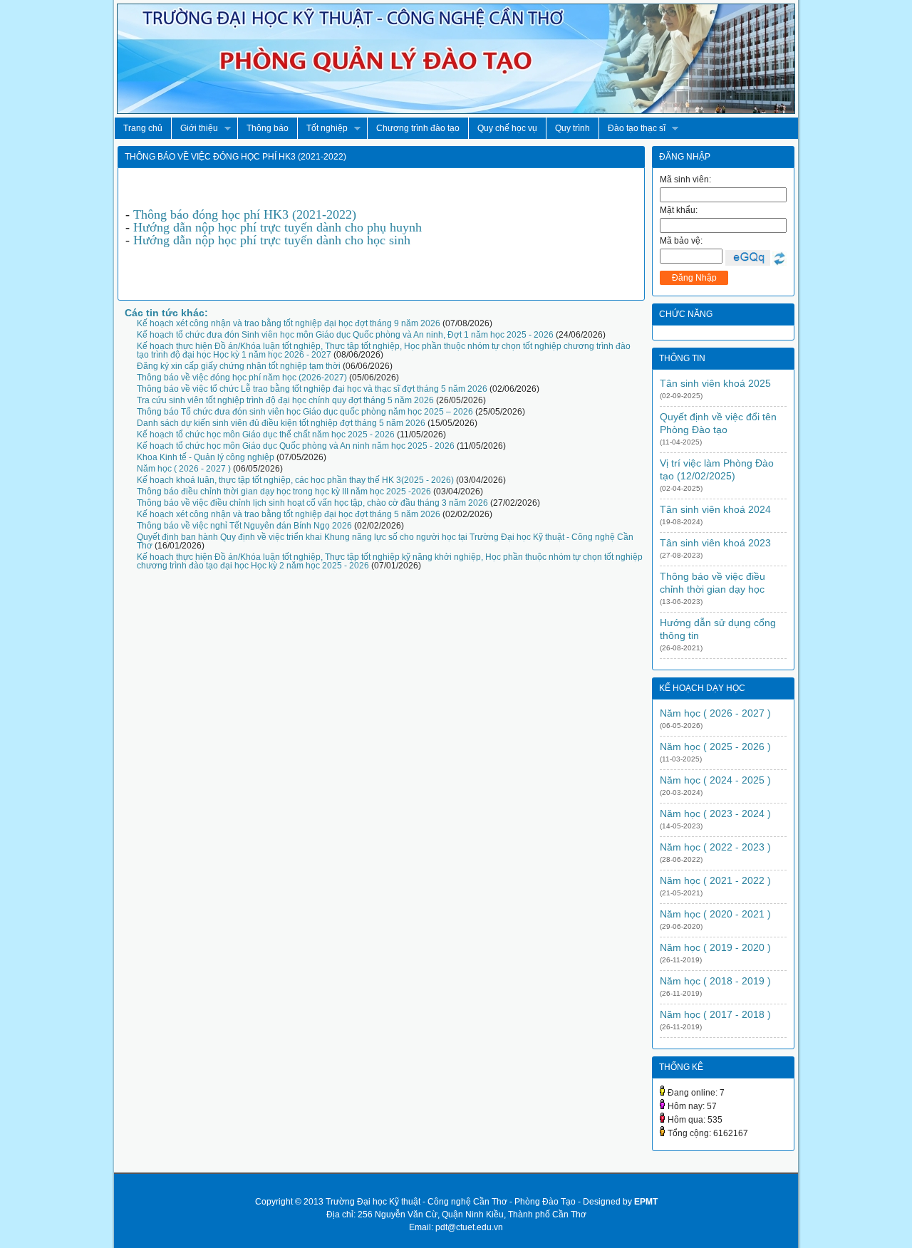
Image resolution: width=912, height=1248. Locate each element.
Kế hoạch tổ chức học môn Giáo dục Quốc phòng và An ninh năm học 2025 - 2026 (296, 446)
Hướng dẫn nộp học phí (194, 227)
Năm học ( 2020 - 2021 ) (715, 914)
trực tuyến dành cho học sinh (333, 240)
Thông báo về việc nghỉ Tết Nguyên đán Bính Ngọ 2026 (244, 526)
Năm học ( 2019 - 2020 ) (715, 947)
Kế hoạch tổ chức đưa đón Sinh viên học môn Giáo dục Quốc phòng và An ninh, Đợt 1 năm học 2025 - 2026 (345, 335)
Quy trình (572, 128)
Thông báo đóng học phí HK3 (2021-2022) (244, 214)
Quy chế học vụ (507, 128)
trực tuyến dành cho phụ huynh (339, 227)
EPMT (646, 1202)
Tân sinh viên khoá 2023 (715, 542)
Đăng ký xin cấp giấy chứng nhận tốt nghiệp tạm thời (239, 366)
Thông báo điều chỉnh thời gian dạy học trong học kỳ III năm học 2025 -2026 (284, 491)
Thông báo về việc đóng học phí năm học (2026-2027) (242, 378)
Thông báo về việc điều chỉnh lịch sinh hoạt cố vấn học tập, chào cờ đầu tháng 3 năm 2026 (312, 503)
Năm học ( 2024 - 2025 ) (715, 780)
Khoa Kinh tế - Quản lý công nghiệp (205, 457)
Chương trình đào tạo (418, 128)
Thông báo (268, 128)
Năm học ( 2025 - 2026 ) (715, 746)
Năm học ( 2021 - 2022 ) (715, 880)
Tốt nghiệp (322, 128)
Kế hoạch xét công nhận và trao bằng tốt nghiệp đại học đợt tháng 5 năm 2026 (288, 514)
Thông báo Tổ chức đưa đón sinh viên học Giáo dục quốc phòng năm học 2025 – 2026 (305, 412)
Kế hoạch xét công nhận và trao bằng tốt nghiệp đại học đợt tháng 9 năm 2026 (288, 323)
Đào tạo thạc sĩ (631, 128)
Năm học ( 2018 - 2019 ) (715, 981)
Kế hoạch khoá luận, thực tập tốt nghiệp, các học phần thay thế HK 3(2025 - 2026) (295, 480)
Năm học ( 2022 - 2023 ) (715, 847)
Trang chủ (142, 128)
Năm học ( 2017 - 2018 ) (715, 1014)
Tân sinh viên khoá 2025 (715, 383)
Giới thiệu (194, 128)
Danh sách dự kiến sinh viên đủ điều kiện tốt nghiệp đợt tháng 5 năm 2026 (281, 423)
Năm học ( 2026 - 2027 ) (184, 469)
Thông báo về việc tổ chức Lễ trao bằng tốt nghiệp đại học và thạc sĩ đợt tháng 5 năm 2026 (312, 389)
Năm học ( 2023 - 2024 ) (715, 813)
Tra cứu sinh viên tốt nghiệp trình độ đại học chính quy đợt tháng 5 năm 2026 (285, 400)
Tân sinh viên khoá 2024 (715, 509)
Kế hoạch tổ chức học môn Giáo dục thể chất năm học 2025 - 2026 (266, 435)
